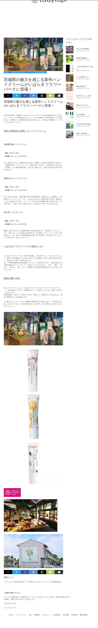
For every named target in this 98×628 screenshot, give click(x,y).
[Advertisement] (49, 15)
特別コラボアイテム (82, 105)
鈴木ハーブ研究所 (28, 582)
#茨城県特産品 (41, 72)
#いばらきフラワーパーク (26, 72)
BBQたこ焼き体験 (81, 133)
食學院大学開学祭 (81, 58)
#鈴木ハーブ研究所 (10, 72)
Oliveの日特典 (80, 114)
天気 (30, 615)
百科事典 (74, 615)
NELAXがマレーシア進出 (83, 96)
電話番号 (37, 615)
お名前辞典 (56, 615)
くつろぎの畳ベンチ (82, 77)
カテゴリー (46, 615)
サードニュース (21, 615)
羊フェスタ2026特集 (82, 48)
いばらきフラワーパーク (42, 582)
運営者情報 (83, 615)
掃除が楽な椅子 (81, 86)
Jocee (11, 615)
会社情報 (66, 615)
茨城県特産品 (56, 582)
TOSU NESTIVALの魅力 (83, 124)
